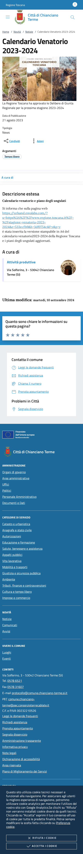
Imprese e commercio (16, 597)
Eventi (6, 658)
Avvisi (6, 631)
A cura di (7, 177)
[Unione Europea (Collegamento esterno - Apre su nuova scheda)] (41, 435)
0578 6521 (14, 680)
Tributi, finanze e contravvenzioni (24, 585)
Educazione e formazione (18, 542)
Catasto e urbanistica (16, 524)
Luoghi (6, 652)
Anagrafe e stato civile (17, 530)
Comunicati (9, 625)
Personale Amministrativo (19, 496)
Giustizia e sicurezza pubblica (21, 573)
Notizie (29, 32)
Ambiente (8, 579)
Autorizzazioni (11, 536)
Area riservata (11, 765)
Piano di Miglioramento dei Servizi (24, 771)
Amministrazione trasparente (21, 740)
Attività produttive (21, 262)
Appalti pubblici (12, 554)
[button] (15, 4)
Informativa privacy (15, 746)
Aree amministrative (15, 478)
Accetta (44, 846)
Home (5, 32)
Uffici (5, 484)
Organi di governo (14, 472)
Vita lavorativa (11, 561)
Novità (17, 32)
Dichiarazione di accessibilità (21, 759)
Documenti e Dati (13, 503)
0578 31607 (15, 686)
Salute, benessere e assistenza (22, 548)
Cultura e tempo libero (17, 591)
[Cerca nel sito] (72, 17)
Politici (6, 490)
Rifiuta (44, 838)
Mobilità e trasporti (14, 567)
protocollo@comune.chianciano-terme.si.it (39, 693)
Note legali (9, 753)
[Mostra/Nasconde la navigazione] (7, 17)
